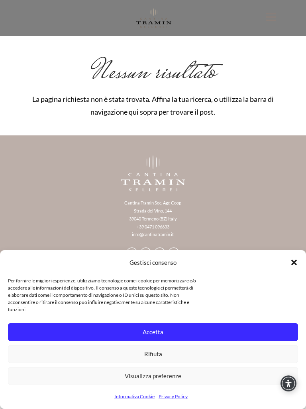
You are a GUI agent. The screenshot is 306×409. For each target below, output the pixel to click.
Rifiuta (153, 353)
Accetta (153, 332)
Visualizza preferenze (153, 375)
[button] (294, 262)
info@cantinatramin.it (153, 234)
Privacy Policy (173, 396)
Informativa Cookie (134, 396)
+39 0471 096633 (153, 226)
